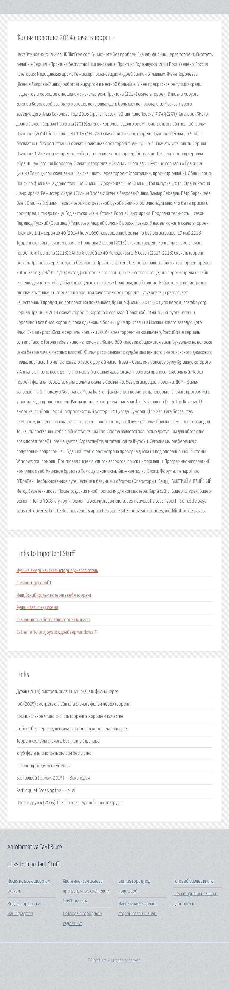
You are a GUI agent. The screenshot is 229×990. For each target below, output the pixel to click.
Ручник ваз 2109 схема (37, 607)
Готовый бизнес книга (193, 881)
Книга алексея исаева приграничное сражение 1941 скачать (86, 891)
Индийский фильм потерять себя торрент (53, 595)
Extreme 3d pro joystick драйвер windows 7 (56, 632)
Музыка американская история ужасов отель (57, 570)
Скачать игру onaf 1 (34, 582)
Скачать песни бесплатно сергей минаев (53, 619)
